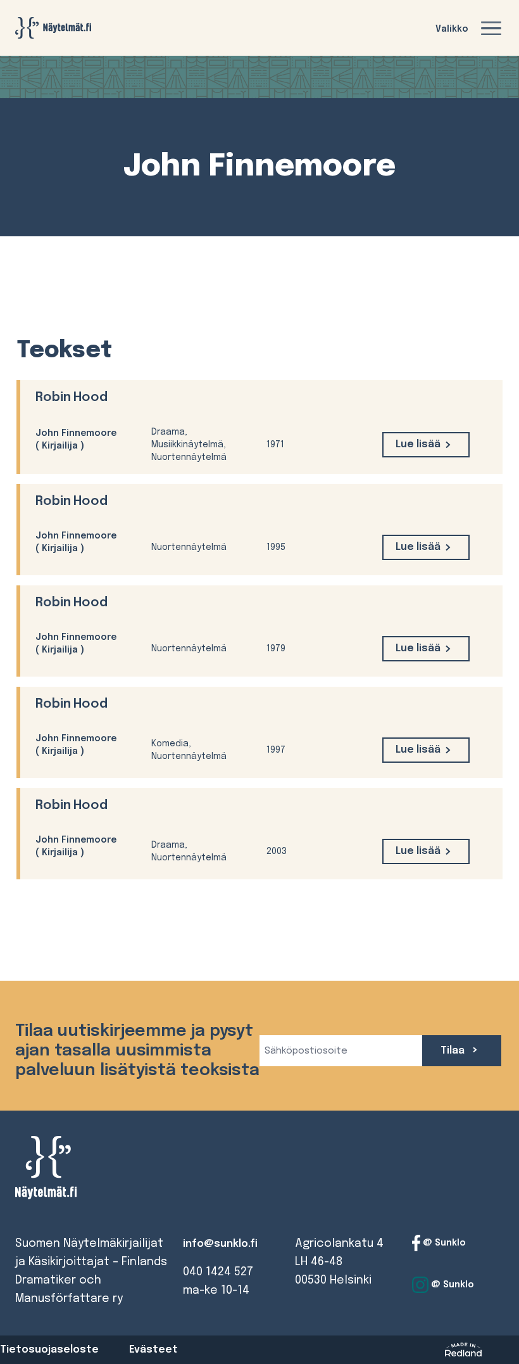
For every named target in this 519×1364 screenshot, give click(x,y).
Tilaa (454, 1050)
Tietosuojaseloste (49, 1349)
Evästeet (153, 1349)
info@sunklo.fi (220, 1244)
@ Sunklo (443, 1243)
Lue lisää (418, 444)
